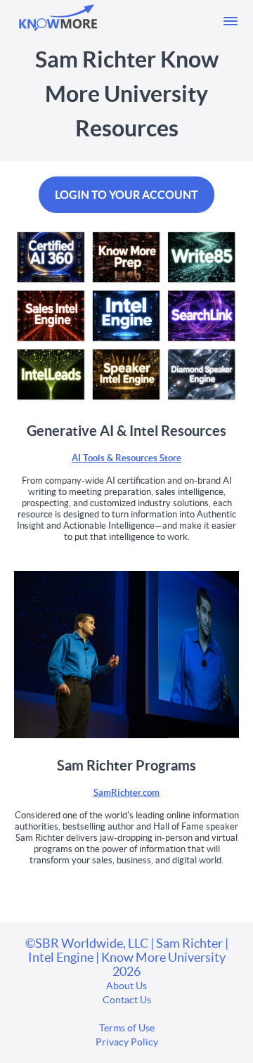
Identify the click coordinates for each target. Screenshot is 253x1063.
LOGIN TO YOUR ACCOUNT (126, 194)
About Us (126, 985)
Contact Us (127, 999)
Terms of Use (127, 1027)
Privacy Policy (127, 1042)
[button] (230, 21)
